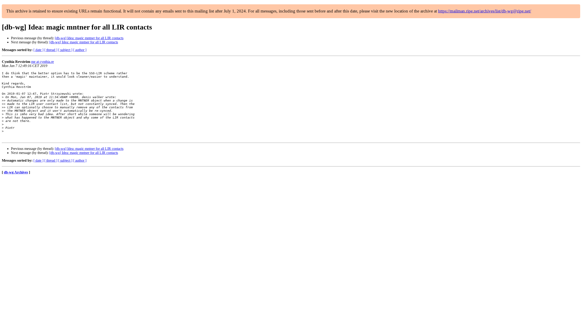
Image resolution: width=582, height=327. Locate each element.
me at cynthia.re (42, 62)
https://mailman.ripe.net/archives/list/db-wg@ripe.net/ (484, 11)
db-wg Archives (16, 172)
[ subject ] (65, 50)
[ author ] (79, 50)
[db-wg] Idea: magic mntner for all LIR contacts (89, 38)
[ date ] (38, 50)
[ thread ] (50, 50)
